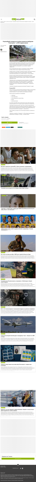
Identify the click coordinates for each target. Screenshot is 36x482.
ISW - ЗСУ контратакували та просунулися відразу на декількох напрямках (18, 308)
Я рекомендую (10, 122)
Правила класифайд (14, 480)
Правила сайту (10, 480)
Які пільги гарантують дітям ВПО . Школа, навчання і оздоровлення (16, 166)
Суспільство (2, 46)
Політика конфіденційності (4, 480)
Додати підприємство (18, 458)
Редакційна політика (20, 480)
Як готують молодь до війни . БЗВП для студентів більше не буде (16, 254)
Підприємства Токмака (7, 456)
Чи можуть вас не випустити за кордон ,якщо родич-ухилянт (15, 188)
